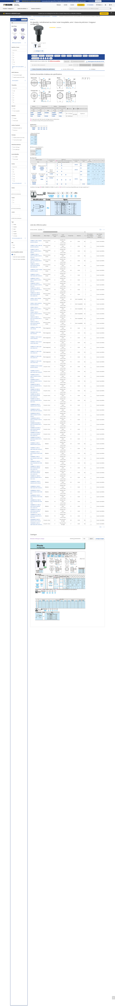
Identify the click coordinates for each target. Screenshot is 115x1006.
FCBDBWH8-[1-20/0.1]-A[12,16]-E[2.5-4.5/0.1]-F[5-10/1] (36, 497)
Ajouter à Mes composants (39, 65)
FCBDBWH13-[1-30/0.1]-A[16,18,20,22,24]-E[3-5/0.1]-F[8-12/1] (35, 511)
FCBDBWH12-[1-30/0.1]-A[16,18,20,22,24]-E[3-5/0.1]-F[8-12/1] (35, 506)
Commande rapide (86, 65)
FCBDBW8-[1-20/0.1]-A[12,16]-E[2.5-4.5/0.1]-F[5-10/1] (36, 458)
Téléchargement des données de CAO (96, 61)
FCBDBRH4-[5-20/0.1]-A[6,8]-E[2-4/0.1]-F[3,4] (35, 405)
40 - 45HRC (15, 156)
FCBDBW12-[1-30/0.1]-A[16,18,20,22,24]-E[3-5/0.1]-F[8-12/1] (35, 468)
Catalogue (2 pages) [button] (100, 538)
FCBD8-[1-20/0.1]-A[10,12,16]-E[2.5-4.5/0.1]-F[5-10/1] (36, 314)
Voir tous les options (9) (16, 183)
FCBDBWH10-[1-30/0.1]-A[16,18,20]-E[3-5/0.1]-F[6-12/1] (36, 501)
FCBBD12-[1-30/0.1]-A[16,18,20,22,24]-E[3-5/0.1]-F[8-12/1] (35, 265)
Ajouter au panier (99, 65)
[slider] (74, 538)
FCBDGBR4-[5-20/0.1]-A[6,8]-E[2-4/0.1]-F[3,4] (35, 520)
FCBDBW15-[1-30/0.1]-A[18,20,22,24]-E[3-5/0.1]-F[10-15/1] (36, 477)
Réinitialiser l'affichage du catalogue (37, 538)
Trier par (95, 235)
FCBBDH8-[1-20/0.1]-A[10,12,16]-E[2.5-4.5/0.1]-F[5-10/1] (36, 285)
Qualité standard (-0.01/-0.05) (18, 77)
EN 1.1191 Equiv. (16, 147)
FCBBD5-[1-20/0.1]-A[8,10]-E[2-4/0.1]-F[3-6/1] (36, 246)
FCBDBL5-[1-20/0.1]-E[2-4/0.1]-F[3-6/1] (35, 333)
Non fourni (15, 130)
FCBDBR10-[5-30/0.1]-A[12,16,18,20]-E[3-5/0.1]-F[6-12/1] (36, 386)
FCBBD (14, 224)
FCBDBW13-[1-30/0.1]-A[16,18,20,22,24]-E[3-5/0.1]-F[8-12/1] (35, 472)
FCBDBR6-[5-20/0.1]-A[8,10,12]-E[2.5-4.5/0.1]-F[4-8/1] (35, 376)
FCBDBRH (15, 236)
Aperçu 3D (66, 61)
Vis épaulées (54, 16)
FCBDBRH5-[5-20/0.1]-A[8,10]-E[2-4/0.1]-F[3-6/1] (36, 410)
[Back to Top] (113, 997)
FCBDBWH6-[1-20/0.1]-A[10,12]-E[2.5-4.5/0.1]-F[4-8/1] (36, 492)
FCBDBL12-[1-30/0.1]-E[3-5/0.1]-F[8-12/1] (36, 352)
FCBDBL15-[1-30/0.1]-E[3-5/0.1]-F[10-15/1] (36, 361)
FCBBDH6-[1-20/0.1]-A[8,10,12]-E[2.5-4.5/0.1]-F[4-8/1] (35, 280)
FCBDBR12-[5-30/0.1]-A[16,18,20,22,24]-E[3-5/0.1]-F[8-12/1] (35, 391)
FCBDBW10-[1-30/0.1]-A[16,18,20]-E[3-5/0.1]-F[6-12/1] (36, 463)
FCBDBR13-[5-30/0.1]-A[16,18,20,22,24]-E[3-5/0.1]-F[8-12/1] (35, 395)
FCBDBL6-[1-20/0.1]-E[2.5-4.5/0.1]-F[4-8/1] (36, 337)
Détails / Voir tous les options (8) (18, 67)
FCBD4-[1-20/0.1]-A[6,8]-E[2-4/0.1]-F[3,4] (35, 299)
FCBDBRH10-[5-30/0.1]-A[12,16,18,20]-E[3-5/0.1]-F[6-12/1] (36, 424)
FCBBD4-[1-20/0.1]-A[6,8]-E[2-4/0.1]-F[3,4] (36, 241)
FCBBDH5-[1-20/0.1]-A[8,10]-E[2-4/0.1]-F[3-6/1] (36, 275)
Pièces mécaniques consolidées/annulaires (41, 16)
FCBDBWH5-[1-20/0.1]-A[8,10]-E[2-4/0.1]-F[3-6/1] (36, 487)
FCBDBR (15, 233)
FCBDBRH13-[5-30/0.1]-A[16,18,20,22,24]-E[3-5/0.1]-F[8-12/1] (35, 434)
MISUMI (31, 19)
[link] (55, 27)
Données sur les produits (78, 61)
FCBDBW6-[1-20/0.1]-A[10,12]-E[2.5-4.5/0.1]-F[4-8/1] (36, 453)
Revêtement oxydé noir (17, 128)
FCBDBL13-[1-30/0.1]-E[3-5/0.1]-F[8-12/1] (36, 357)
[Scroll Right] (84, 231)
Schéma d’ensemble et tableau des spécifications (43, 69)
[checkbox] (18, 53)
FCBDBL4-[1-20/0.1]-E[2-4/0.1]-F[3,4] (35, 328)
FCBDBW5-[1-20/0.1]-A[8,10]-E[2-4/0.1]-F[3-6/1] (36, 448)
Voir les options (15, 80)
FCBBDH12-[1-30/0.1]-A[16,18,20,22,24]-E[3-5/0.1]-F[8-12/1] (35, 294)
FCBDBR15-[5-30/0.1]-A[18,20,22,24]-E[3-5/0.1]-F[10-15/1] (36, 400)
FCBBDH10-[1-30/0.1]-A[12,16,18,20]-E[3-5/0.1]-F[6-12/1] (36, 289)
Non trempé (15, 120)
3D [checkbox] (14, 247)
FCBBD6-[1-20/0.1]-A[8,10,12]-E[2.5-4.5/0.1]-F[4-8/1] (35, 251)
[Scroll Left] (43, 231)
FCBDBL (14, 231)
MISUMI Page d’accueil (14, 16)
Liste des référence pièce (68, 69)
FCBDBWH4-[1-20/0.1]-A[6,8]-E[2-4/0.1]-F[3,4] (35, 482)
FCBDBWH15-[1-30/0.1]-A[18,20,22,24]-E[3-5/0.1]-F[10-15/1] (36, 516)
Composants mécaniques (26, 16)
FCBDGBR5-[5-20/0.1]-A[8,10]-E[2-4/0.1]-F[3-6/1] (36, 523)
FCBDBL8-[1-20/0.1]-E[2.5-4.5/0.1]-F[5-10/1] (36, 342)
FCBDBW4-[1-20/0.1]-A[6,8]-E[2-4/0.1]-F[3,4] (35, 443)
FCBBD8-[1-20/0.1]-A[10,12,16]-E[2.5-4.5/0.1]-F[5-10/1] (36, 256)
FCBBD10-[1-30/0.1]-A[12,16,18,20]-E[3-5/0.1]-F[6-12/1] (36, 261)
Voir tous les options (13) (17, 238)
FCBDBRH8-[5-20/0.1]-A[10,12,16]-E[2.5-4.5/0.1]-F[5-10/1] (36, 419)
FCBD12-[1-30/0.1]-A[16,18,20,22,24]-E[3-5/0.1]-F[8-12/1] (35, 323)
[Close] (111, 13)
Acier (14, 108)
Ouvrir (91, 538)
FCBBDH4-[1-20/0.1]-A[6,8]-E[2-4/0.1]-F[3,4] (36, 270)
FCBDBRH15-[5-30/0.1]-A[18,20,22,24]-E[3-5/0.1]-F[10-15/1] (36, 439)
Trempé (14, 118)
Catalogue (39, 50)
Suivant (104, 229)
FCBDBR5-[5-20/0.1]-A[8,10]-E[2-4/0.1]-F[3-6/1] (36, 371)
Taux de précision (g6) (17, 75)
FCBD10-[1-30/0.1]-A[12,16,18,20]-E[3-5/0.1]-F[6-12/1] (36, 318)
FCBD (14, 229)
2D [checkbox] (14, 245)
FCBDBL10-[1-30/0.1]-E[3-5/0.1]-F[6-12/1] (36, 347)
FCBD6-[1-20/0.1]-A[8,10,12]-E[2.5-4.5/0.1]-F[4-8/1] (35, 309)
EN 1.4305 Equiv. (16, 149)
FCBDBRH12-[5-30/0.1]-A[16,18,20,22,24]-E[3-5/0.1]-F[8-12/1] (35, 429)
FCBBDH (15, 226)
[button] (98, 1)
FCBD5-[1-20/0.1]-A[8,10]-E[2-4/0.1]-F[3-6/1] (36, 304)
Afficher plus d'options (16, 42)
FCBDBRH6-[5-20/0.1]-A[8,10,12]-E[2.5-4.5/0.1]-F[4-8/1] (35, 415)
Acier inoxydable (16, 111)
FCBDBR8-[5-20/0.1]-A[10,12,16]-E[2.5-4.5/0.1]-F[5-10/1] (36, 381)
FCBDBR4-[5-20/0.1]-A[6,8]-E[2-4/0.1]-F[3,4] (36, 366)
